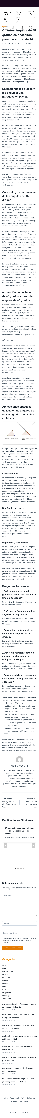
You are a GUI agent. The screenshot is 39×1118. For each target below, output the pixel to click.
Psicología (6, 996)
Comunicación (7, 971)
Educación (6, 978)
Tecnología (6, 998)
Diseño (4, 974)
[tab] (15, 868)
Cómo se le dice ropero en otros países (31, 802)
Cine (4, 968)
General (5, 980)
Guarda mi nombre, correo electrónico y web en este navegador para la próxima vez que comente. (20, 940)
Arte (4, 965)
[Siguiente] (33, 845)
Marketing (6, 983)
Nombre (6, 924)
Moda (4, 987)
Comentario (8, 895)
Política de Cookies (28, 1098)
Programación (7, 993)
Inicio (6, 1098)
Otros (4, 26)
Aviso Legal (14, 1098)
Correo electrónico (10, 933)
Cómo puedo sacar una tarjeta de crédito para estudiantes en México (19, 831)
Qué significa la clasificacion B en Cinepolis (9, 802)
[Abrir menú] (35, 3)
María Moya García (10, 44)
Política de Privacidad (19, 1102)
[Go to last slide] (5, 845)
